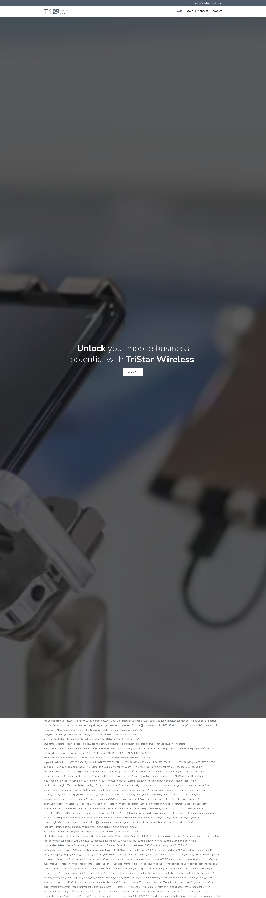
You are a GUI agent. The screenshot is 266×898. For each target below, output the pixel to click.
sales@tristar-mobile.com (208, 3)
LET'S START (133, 372)
